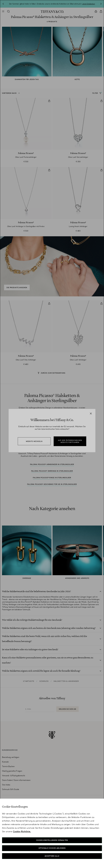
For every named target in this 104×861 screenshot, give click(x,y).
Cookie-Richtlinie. (22, 831)
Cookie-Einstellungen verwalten (52, 840)
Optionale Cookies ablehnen (52, 848)
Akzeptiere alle (52, 856)
